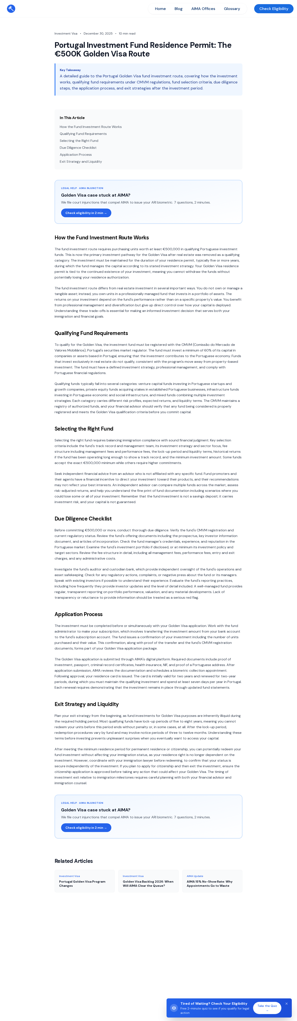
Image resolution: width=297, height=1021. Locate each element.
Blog (179, 9)
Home (160, 9)
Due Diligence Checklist (78, 147)
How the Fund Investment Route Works (91, 126)
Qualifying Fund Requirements (83, 133)
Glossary (232, 9)
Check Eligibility (273, 8)
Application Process (76, 154)
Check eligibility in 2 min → (86, 213)
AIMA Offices (203, 9)
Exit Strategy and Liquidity (81, 161)
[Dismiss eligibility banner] (286, 1003)
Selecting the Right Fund (79, 140)
